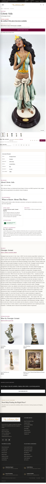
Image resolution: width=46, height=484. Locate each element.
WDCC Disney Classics (28, 456)
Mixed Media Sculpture (28, 450)
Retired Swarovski (27, 454)
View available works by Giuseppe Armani (7, 32)
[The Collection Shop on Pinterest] (9, 440)
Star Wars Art (26, 452)
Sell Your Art (32, 1)
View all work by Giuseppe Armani (9, 252)
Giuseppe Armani (6, 8)
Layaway (37, 1)
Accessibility (26, 428)
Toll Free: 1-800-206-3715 (6, 433)
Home (2, 8)
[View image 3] (12, 135)
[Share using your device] (26, 145)
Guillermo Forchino (5, 456)
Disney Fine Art (4, 452)
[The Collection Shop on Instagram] (6, 440)
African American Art (5, 447)
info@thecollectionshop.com (6, 436)
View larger (42, 130)
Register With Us (27, 430)
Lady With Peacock (5, 372)
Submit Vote (42, 140)
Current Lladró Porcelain (28, 447)
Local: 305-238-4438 (5, 434)
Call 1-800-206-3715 (23, 391)
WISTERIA (3, 346)
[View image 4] (16, 135)
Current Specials (27, 458)
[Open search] (41, 5)
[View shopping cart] (43, 5)
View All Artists (4, 459)
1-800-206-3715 (26, 1)
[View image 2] (7, 135)
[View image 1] (3, 135)
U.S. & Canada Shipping (28, 424)
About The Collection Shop (28, 421)
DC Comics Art (4, 450)
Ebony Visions (4, 454)
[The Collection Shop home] (22, 5)
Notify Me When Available (23, 29)
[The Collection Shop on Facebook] (3, 440)
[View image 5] (21, 135)
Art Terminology (27, 426)
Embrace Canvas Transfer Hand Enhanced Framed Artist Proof (33, 373)
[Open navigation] (3, 5)
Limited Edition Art (5, 458)
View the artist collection (7, 320)
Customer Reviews (27, 432)
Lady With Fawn (26, 346)
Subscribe (42, 1)
